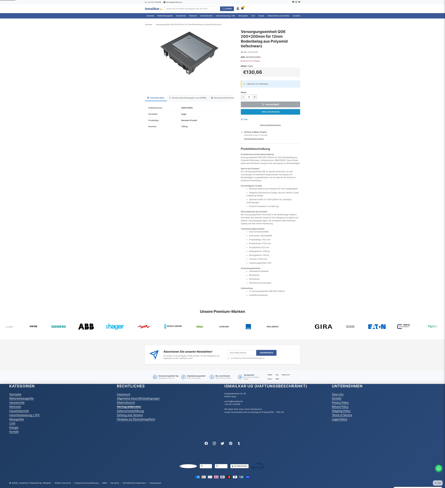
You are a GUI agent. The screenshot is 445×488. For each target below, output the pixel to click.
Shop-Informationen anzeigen (254, 139)
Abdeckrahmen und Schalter (278, 16)
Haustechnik (181, 16)
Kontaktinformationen (134, 483)
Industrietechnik (206, 16)
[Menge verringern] (243, 97)
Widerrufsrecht (126, 402)
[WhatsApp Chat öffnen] (438, 468)
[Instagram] (296, 2)
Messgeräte (243, 16)
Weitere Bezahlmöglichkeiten (270, 125)
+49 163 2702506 (154, 2)
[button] (189, 60)
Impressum (123, 394)
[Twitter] (299, 2)
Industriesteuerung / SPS (225, 16)
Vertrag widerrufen (129, 406)
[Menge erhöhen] (254, 97)
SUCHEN (228, 9)
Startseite (150, 16)
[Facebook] (293, 2)
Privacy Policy (340, 402)
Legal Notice (339, 419)
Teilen (245, 119)
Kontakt (14, 431)
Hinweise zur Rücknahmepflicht (136, 419)
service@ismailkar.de (174, 2)
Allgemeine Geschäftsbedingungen (138, 398)
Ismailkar (24, 483)
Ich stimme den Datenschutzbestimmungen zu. (248, 358)
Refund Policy (340, 406)
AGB (104, 483)
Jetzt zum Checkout (270, 112)
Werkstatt (193, 16)
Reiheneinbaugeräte (165, 16)
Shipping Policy (341, 410)
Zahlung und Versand (130, 415)
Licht (253, 16)
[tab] (156, 98)
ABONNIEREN (266, 353)
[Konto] (237, 9)
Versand (114, 483)
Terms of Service (342, 415)
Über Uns (337, 394)
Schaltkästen (298, 16)
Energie (261, 16)
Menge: (244, 92)
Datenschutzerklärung (130, 410)
